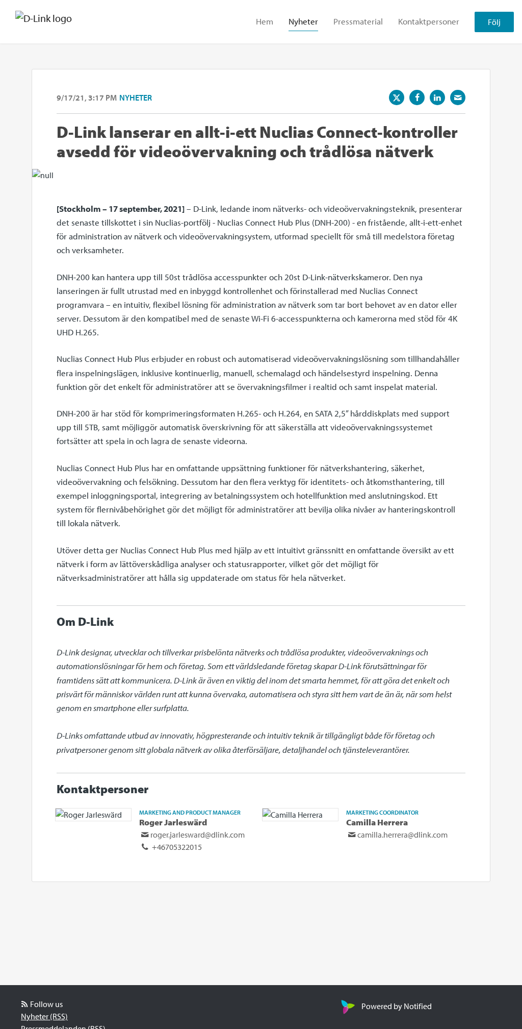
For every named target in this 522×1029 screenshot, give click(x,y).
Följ (494, 22)
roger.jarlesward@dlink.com (197, 834)
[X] (396, 97)
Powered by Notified (396, 1006)
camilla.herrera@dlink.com (402, 834)
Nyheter (303, 21)
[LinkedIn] (437, 97)
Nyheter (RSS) (44, 1016)
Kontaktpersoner (428, 21)
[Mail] (457, 97)
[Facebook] (417, 97)
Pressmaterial (358, 21)
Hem (264, 21)
